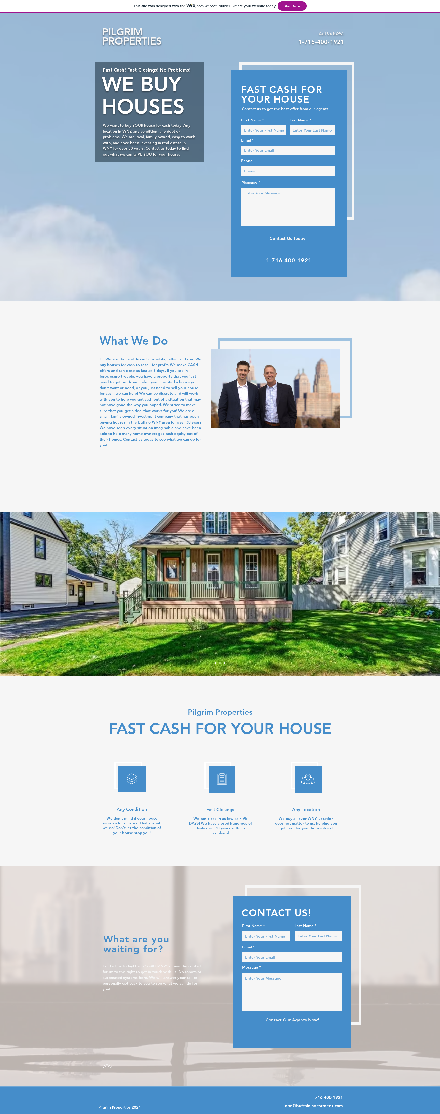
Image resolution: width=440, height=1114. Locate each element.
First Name (251, 120)
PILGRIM (122, 32)
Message (249, 182)
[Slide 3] (215, 663)
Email (246, 140)
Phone (247, 161)
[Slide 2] (220, 663)
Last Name (299, 120)
